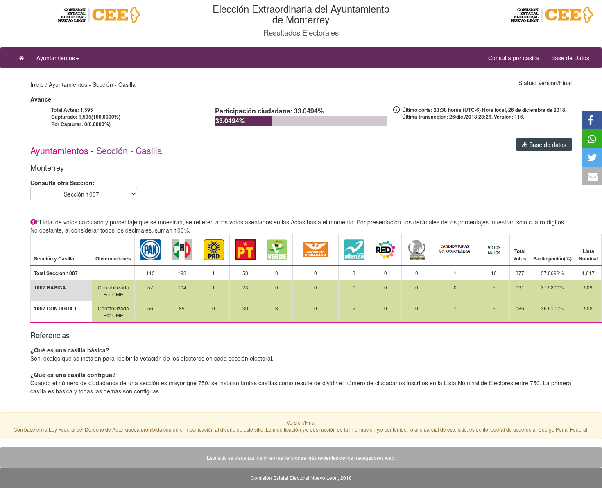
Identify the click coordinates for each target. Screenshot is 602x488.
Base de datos (546, 144)
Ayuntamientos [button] (55, 58)
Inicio (37, 84)
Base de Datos (570, 58)
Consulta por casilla (516, 57)
